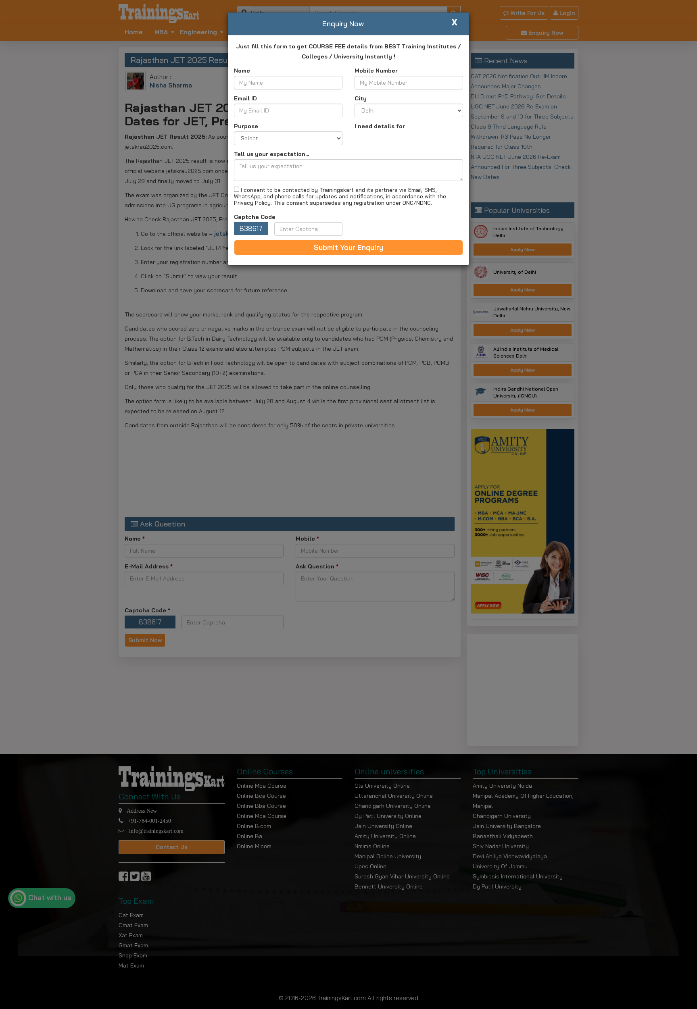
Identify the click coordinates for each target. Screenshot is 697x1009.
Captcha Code (254, 217)
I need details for (380, 126)
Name (242, 70)
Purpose (246, 126)
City (361, 98)
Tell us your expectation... (271, 154)
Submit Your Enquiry (348, 247)
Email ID (245, 98)
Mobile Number (376, 70)
